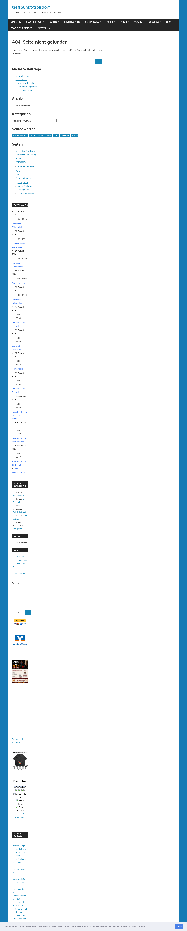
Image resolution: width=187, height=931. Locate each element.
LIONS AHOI (17, 369)
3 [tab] (20, 766)
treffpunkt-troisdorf (31, 7)
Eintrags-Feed (21, 560)
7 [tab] (17, 768)
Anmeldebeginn (23, 76)
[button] (146, 926)
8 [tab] (20, 768)
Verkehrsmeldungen (25, 90)
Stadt (56, 136)
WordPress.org (19, 573)
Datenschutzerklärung (26, 154)
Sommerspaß (21, 909)
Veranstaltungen (23, 178)
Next (25, 758)
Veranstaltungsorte (26, 193)
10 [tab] (26, 768)
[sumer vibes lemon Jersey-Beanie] (20, 759)
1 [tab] (14, 766)
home (18, 158)
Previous (15, 758)
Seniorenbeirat (18, 283)
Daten (32, 136)
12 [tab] (21, 769)
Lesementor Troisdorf (25, 83)
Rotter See (19, 882)
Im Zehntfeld (18, 495)
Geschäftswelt (92, 22)
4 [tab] (23, 766)
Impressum (43, 28)
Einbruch (41, 136)
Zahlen (75, 136)
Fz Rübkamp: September (27, 86)
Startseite (16, 22)
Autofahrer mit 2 (20, 136)
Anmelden (19, 556)
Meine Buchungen (26, 186)
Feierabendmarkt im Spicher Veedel (19, 415)
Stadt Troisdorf (34, 22)
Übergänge (20, 912)
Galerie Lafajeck (19, 512)
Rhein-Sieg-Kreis (72, 22)
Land (49, 136)
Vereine (138, 22)
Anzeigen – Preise (26, 166)
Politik (110, 22)
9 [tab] (23, 768)
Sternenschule (19, 879)
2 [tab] (17, 766)
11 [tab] (18, 769)
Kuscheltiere (21, 79)
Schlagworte (23, 189)
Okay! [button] (179, 926)
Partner (19, 171)
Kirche (124, 22)
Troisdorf (65, 136)
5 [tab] (26, 766)
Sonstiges (154, 22)
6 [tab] (14, 768)
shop (168, 22)
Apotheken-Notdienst (21, 28)
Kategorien (23, 182)
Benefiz (53, 22)
